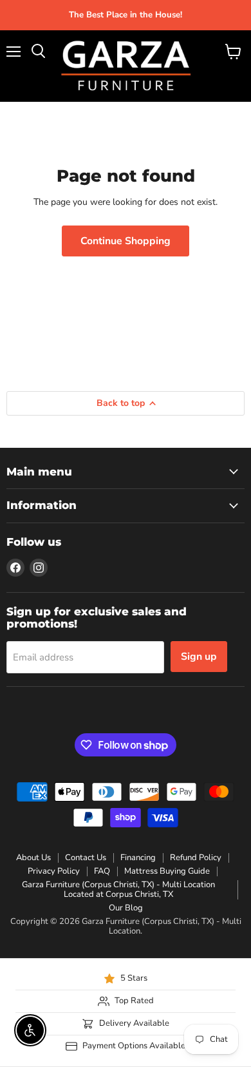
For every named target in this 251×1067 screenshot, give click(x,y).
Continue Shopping (125, 241)
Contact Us (85, 857)
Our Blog (126, 908)
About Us (33, 857)
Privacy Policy (54, 871)
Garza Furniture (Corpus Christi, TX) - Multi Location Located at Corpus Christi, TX (118, 889)
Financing (138, 857)
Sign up (199, 656)
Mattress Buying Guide (167, 871)
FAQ (102, 871)
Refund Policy (195, 857)
